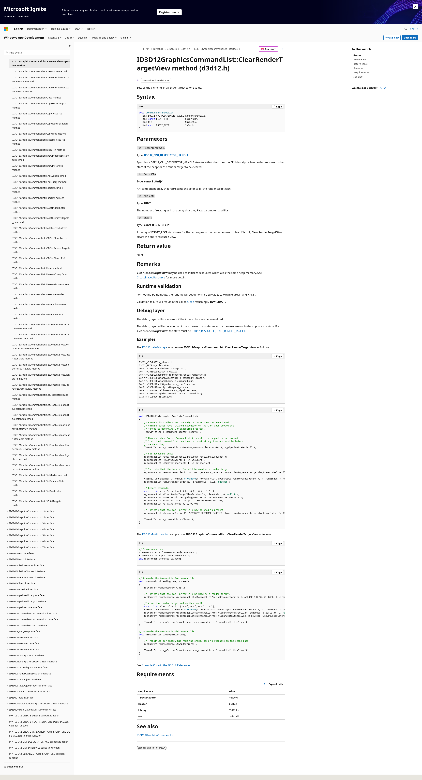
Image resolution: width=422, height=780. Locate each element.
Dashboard (410, 37)
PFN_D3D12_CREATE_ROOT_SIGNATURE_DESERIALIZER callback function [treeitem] (39, 723)
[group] (211, 471)
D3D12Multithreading (155, 534)
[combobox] (37, 52)
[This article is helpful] (381, 88)
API (147, 48)
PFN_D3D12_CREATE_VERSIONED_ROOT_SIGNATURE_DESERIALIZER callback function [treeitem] (39, 733)
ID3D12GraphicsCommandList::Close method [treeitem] (36, 97)
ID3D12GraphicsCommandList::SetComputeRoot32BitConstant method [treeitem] (41, 326)
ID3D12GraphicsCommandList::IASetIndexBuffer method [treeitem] (38, 210)
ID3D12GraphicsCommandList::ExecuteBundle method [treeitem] (37, 189)
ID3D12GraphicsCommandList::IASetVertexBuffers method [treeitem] (39, 230)
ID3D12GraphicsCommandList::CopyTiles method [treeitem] (39, 133)
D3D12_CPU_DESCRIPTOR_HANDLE (166, 155)
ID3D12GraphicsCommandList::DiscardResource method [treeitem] (38, 141)
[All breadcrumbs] (140, 49)
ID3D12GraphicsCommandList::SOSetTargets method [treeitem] (36, 503)
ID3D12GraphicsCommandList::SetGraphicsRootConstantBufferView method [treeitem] (41, 427)
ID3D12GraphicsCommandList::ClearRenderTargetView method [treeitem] (41, 63)
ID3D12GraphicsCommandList (156, 735)
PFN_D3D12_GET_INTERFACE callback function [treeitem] (34, 747)
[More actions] (282, 49)
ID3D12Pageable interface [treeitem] (23, 589)
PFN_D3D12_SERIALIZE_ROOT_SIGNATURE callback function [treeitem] (36, 755)
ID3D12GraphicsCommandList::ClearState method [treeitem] (39, 71)
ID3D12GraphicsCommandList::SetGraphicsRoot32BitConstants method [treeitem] (40, 417)
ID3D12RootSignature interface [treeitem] (26, 655)
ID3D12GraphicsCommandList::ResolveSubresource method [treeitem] (40, 286)
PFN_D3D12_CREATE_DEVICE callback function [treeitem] (34, 715)
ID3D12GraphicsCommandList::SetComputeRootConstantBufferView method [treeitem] (40, 346)
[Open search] (405, 29)
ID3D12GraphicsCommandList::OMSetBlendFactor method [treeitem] (39, 240)
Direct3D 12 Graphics (165, 48)
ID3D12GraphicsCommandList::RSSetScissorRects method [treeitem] (39, 306)
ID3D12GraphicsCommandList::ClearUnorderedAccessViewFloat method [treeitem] (40, 79)
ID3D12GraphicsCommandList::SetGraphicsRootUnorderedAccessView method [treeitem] (41, 467)
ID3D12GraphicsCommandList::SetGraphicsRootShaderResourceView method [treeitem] (40, 447)
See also (357, 76)
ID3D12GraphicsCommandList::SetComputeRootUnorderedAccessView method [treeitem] (40, 386)
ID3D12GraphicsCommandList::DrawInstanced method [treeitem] (37, 167)
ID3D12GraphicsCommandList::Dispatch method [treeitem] (38, 149)
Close (190, 302)
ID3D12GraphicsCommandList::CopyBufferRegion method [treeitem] (39, 105)
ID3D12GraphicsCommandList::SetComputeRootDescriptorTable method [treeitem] (41, 356)
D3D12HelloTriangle (154, 347)
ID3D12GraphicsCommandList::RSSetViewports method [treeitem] (37, 316)
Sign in (414, 28)
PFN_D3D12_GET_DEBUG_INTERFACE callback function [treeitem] (38, 741)
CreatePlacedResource (151, 277)
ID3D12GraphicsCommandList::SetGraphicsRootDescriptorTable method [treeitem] (41, 437)
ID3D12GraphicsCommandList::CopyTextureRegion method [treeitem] (40, 125)
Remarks (358, 68)
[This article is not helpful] (385, 88)
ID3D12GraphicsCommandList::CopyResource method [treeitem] (37, 115)
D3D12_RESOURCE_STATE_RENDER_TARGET (218, 331)
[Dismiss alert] (415, 6)
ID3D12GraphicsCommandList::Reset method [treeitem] (37, 268)
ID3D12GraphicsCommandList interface (216, 48)
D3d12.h (185, 48)
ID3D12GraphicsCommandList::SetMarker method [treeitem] (39, 475)
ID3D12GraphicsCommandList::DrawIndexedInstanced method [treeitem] (40, 157)
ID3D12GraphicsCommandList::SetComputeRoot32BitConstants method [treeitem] (41, 336)
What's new (392, 37)
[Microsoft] (6, 29)
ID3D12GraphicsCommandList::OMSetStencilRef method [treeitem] (38, 260)
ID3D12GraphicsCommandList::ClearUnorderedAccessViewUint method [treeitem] (40, 89)
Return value (360, 63)
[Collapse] (70, 46)
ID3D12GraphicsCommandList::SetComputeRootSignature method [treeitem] (41, 376)
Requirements (361, 72)
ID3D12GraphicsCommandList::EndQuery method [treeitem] (39, 181)
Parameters (359, 59)
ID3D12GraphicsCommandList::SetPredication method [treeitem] (37, 493)
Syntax (357, 55)
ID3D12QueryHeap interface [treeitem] (24, 631)
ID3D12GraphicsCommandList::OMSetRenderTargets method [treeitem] (41, 250)
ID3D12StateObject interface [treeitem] (25, 679)
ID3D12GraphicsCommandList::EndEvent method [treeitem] (39, 175)
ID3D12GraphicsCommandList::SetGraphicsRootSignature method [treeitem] (41, 457)
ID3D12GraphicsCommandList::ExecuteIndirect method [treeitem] (38, 200)
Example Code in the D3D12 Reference (166, 665)
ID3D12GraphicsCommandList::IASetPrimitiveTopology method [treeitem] (40, 220)
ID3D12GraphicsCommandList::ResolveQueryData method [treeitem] (39, 276)
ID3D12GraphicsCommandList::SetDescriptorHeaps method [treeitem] (40, 396)
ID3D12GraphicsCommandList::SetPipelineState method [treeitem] (38, 483)
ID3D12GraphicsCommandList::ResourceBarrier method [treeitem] (38, 296)
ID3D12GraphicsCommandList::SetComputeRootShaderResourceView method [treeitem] (40, 366)
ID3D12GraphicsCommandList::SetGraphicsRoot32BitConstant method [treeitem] (40, 407)
